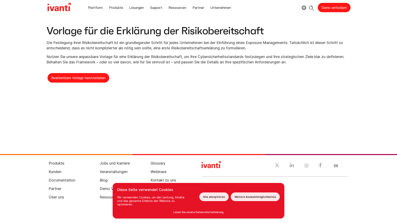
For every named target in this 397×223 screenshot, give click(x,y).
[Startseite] (59, 7)
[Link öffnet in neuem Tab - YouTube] (336, 166)
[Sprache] (303, 7)
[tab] (95, 8)
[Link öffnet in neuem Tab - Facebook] (320, 166)
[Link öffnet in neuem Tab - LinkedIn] (292, 166)
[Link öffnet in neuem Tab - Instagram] (306, 166)
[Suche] (311, 7)
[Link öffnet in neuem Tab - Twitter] (277, 166)
